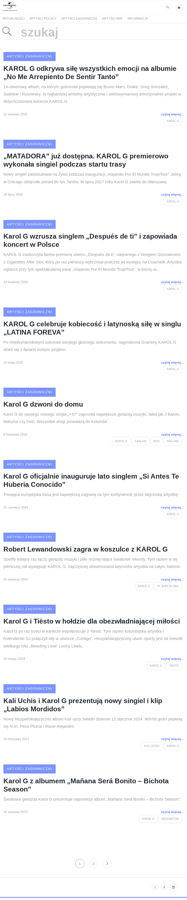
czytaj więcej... (172, 114)
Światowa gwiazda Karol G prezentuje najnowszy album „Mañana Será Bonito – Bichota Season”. (92, 799)
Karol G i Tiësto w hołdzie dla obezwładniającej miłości (91, 621)
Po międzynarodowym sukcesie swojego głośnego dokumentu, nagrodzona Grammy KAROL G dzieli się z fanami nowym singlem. (89, 346)
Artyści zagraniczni (79, 18)
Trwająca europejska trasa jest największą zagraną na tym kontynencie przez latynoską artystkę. (91, 494)
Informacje (137, 18)
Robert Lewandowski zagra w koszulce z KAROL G (85, 549)
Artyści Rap (112, 18)
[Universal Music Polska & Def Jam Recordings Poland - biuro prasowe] (10, 11)
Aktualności (13, 18)
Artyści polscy (43, 18)
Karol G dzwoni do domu (43, 404)
